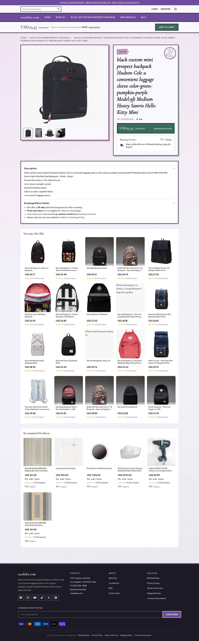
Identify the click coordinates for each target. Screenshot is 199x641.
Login (155, 9)
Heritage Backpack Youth (97, 268)
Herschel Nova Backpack (127, 407)
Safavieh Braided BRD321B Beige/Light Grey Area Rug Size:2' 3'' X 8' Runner (36, 469)
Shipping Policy (154, 593)
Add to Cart (166, 27)
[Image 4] (60, 133)
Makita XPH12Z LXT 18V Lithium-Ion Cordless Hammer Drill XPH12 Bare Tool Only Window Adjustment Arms (161, 469)
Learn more (94, 27)
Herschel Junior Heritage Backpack (35, 315)
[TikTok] (42, 598)
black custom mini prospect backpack (93, 17)
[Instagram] (28, 598)
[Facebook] (21, 598)
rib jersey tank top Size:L (66, 468)
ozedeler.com (30, 17)
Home (47, 17)
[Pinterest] (56, 598)
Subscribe (172, 614)
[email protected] (87, 214)
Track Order (114, 593)
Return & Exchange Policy (73, 217)
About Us (113, 578)
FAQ (110, 588)
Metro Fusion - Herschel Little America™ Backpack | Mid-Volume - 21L (160, 361)
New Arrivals (128, 17)
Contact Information (156, 598)
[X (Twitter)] (49, 598)
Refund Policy (153, 578)
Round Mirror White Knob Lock (99, 468)
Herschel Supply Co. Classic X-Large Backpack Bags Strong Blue (130, 315)
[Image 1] (28, 133)
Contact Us (114, 583)
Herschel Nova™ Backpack (97, 314)
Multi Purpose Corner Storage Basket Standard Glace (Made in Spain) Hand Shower (130, 469)
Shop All (61, 17)
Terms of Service (155, 588)
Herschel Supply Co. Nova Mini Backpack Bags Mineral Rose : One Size (130, 361)
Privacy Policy (153, 583)
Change (168, 139)
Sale (143, 17)
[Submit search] (58, 9)
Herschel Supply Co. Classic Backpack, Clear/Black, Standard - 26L (67, 315)
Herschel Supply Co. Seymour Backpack (36, 269)
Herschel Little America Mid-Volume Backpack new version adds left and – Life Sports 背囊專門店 (37, 408)
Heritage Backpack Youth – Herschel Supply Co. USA (67, 408)
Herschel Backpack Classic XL (98, 360)
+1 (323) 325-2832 (78, 585)
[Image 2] (39, 133)
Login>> (33, 486)
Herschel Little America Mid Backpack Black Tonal (159, 315)
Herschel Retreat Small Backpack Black (34, 361)
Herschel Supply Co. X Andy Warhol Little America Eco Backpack (67, 269)
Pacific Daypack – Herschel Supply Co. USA (159, 408)
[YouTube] (35, 598)
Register (165, 9)
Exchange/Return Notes (36, 203)
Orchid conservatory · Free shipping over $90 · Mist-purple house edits (99, 2)
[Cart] (175, 9)
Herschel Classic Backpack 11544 (66, 361)
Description (30, 168)
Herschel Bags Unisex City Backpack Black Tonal (159, 269)
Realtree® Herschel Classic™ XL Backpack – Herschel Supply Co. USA (130, 269)
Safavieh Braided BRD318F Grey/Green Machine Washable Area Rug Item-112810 (35, 524)
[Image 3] (49, 133)
